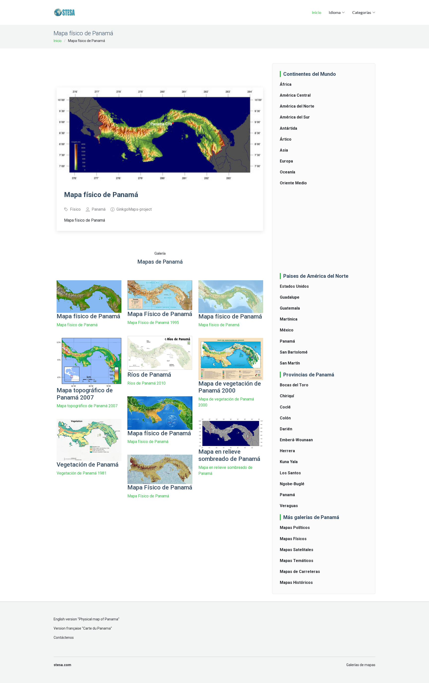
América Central (295, 95)
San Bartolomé (294, 352)
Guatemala (290, 308)
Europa (286, 161)
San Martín (290, 363)
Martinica (288, 319)
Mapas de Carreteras (300, 571)
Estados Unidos (294, 286)
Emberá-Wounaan (296, 440)
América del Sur (295, 117)
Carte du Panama (97, 628)
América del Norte (297, 106)
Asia (284, 150)
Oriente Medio (293, 183)
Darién (286, 429)
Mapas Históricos (296, 582)
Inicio (316, 12)
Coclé (285, 407)
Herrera (287, 450)
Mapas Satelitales (296, 549)
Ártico (285, 139)
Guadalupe (289, 297)
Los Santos (290, 473)
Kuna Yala (289, 461)
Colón (285, 418)
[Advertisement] (160, 64)
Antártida (288, 128)
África (285, 84)
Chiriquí (287, 396)
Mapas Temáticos (296, 560)
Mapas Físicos (293, 538)
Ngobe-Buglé (292, 484)
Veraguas (289, 505)
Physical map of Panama (98, 619)
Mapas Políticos (295, 527)
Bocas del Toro (294, 385)
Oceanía (287, 172)
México (286, 330)
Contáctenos (64, 638)
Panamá (287, 341)
